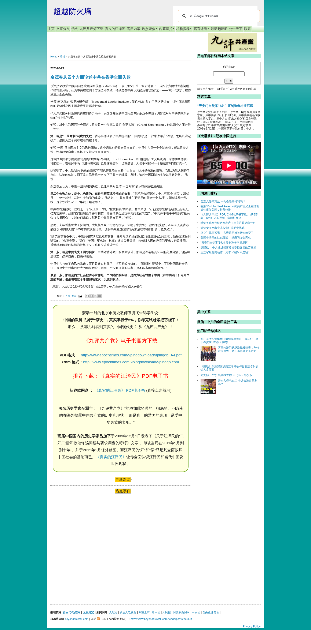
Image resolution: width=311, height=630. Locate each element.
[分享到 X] (95, 296)
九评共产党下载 (91, 29)
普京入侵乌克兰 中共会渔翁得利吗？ (223, 201)
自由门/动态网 (71, 612)
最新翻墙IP (219, 29)
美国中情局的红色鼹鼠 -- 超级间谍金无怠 (226, 237)
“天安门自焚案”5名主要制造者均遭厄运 (225, 106)
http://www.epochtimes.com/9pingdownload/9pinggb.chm (131, 362)
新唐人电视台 (128, 612)
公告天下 (235, 29)
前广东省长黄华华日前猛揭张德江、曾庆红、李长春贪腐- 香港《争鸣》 (229, 340)
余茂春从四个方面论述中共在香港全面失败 (90, 77)
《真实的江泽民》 (111, 457)
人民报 (166, 612)
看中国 (156, 612)
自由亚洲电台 (210, 612)
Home (53, 56)
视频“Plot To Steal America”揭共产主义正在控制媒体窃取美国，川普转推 (230, 208)
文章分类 (63, 29)
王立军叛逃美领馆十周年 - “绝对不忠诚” (225, 252)
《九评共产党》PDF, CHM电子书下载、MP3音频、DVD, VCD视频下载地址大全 (229, 216)
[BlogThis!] (91, 296)
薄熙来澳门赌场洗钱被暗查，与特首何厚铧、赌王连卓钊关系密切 (238, 349)
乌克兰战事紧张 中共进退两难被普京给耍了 (227, 232)
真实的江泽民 (115, 29)
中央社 (196, 612)
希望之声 (144, 612)
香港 (62, 56)
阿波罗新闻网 (181, 612)
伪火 (74, 29)
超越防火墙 (73, 11)
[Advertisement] (82, 540)
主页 (51, 29)
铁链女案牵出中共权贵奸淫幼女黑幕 (223, 227)
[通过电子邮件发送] (87, 296)
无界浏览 (88, 612)
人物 (67, 296)
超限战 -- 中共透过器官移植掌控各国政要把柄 (228, 247)
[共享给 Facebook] (99, 296)
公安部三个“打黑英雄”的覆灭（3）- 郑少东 (226, 375)
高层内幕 (133, 29)
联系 (247, 29)
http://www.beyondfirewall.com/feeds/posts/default (161, 618)
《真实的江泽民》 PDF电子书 (120, 390)
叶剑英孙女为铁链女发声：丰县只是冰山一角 (228, 222)
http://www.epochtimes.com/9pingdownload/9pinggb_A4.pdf (131, 355)
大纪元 (113, 612)
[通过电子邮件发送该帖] (80, 296)
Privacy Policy (252, 626)
